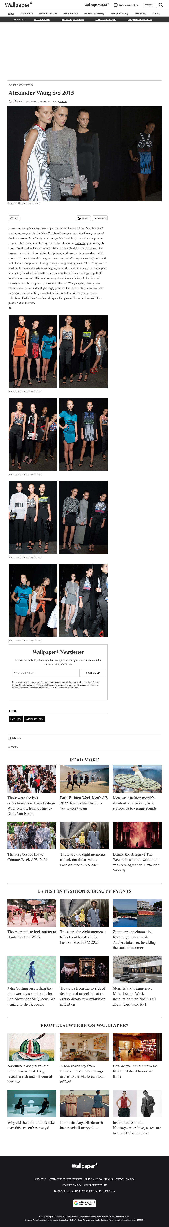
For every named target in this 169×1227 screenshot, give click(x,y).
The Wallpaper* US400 (73, 19)
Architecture (26, 13)
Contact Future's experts (65, 1179)
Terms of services (48, 682)
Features (63, 101)
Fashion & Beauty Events (21, 85)
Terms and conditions (99, 1179)
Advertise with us (95, 1185)
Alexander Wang (35, 718)
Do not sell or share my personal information (84, 1191)
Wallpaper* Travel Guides (140, 19)
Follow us (85, 218)
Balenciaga (81, 243)
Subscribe (148, 5)
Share (16, 218)
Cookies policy (71, 1185)
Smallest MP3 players (106, 19)
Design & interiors (48, 13)
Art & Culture (71, 13)
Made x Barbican (42, 19)
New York (47, 233)
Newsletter (102, 218)
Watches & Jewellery (94, 13)
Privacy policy (125, 1179)
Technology (140, 13)
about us (40, 1179)
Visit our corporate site (119, 1216)
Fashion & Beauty (119, 13)
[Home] (10, 13)
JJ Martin (17, 101)
